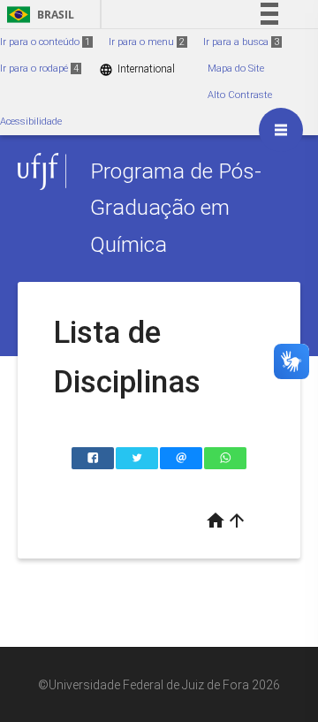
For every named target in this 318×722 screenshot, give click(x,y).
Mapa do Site (236, 68)
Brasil (37, 14)
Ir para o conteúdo (45, 42)
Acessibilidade (31, 121)
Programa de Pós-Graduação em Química (175, 207)
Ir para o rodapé (39, 68)
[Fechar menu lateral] (281, 130)
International (137, 69)
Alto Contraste (240, 95)
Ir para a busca (241, 42)
